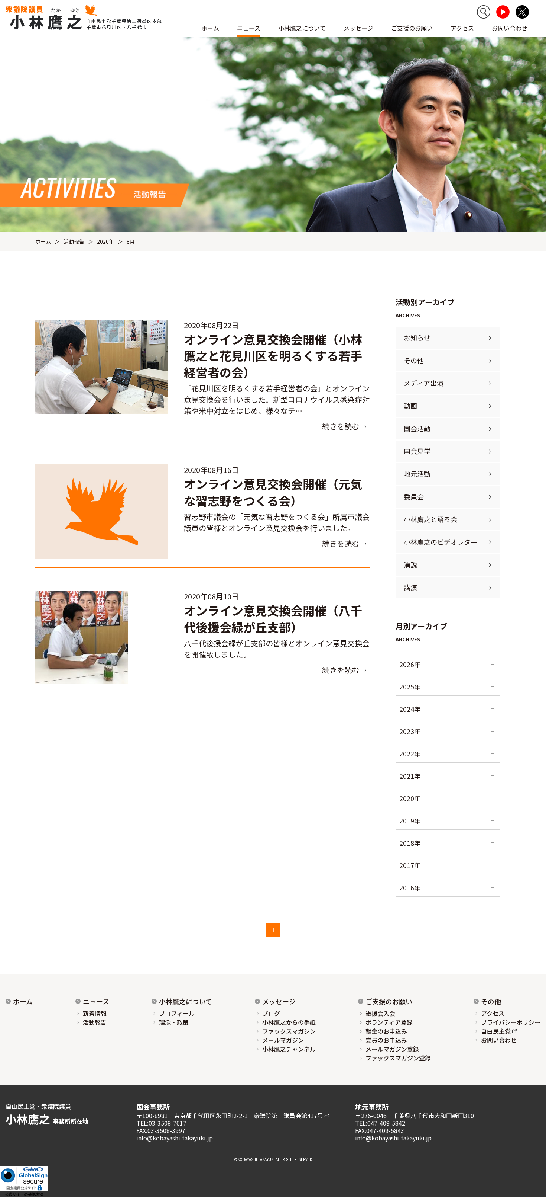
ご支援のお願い (412, 27)
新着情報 (95, 1013)
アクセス (462, 27)
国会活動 (417, 428)
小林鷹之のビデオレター (440, 542)
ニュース (96, 1001)
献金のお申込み (386, 1031)
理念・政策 (174, 1022)
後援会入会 (380, 1013)
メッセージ (279, 1001)
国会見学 (417, 451)
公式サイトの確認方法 (24, 1194)
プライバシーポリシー (510, 1022)
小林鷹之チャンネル (289, 1048)
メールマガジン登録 (392, 1048)
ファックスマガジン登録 (398, 1057)
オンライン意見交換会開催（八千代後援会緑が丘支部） (273, 619)
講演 (410, 587)
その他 (414, 360)
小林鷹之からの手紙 (289, 1022)
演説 (410, 564)
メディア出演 (423, 383)
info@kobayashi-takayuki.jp (174, 1137)
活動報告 (74, 241)
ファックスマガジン (289, 1031)
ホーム (210, 27)
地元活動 (417, 474)
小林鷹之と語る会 (430, 519)
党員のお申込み (386, 1040)
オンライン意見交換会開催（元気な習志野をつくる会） (273, 492)
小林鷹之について (185, 1001)
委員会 (414, 496)
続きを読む (340, 426)
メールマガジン (283, 1040)
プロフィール (177, 1013)
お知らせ (417, 337)
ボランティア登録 (389, 1022)
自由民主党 (496, 1031)
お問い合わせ (509, 27)
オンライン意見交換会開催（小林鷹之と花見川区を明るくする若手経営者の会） (273, 355)
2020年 (105, 241)
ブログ (271, 1013)
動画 (410, 405)
